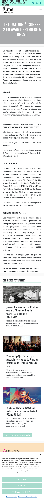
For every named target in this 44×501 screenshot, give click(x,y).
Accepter (22, 479)
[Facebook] (33, 3)
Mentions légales (11, 497)
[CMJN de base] (8, 10)
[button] (40, 454)
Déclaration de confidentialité (27, 497)
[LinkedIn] (40, 3)
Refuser (22, 485)
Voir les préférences (22, 491)
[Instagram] (37, 3)
